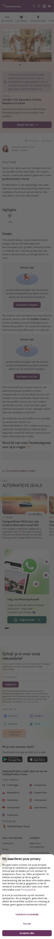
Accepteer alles (27, 933)
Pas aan (27, 923)
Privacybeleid (28, 890)
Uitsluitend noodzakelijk (27, 914)
